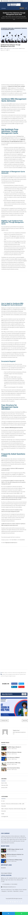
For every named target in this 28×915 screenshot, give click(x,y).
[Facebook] (6, 901)
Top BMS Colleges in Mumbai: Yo (14, 747)
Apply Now (22, 8)
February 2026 (4, 785)
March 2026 (4, 783)
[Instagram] (8, 901)
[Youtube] (21, 901)
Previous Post (4, 720)
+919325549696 (5, 1)
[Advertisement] (14, 67)
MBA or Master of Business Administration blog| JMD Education (14, 672)
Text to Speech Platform (6, 873)
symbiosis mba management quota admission (10, 674)
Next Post (25, 720)
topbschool (10, 48)
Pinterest (22, 686)
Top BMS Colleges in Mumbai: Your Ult (15, 849)
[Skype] (12, 901)
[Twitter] (17, 901)
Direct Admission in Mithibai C (13, 757)
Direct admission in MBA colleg (13, 762)
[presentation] (23, 694)
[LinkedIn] (10, 901)
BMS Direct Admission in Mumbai (14, 752)
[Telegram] (14, 901)
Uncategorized (4, 816)
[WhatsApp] (19, 901)
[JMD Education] (14, 4)
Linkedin (15, 686)
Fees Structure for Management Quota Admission (9, 407)
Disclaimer (3, 867)
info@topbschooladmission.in (17, 1)
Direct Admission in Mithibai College (14, 859)
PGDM (2, 813)
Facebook (15, 683)
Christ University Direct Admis (13, 767)
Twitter (22, 683)
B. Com (3, 801)
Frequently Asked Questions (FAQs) (13, 455)
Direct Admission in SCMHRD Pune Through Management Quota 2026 (14, 707)
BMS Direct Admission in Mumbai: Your (15, 854)
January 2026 (4, 787)
